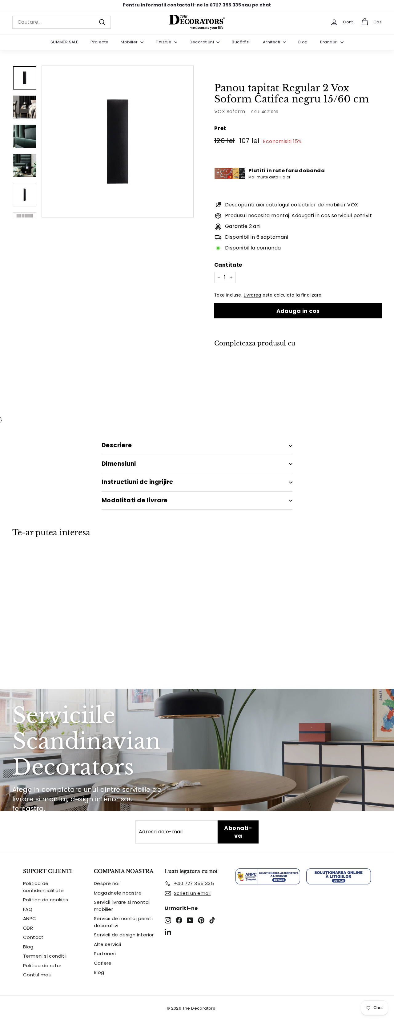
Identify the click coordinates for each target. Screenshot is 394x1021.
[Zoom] (117, 141)
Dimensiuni (119, 464)
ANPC (29, 918)
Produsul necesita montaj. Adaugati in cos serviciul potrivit (298, 215)
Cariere (103, 963)
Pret (220, 128)
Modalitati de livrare (135, 500)
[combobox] (61, 22)
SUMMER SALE (64, 42)
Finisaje (164, 42)
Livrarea (252, 295)
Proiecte (99, 42)
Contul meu (37, 974)
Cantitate (228, 265)
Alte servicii (107, 944)
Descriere (117, 445)
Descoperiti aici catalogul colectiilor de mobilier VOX (291, 204)
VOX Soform (229, 111)
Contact (33, 937)
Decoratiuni (202, 42)
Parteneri (105, 953)
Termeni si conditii (45, 956)
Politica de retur (42, 965)
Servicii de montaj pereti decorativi (123, 922)
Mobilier (130, 42)
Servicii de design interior (124, 934)
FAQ (27, 909)
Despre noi (106, 883)
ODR (28, 928)
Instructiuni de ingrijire (137, 482)
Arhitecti (272, 42)
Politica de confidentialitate (43, 887)
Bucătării (241, 42)
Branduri (329, 42)
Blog (303, 42)
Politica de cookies (45, 899)
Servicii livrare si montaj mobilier (122, 905)
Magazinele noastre (118, 893)
